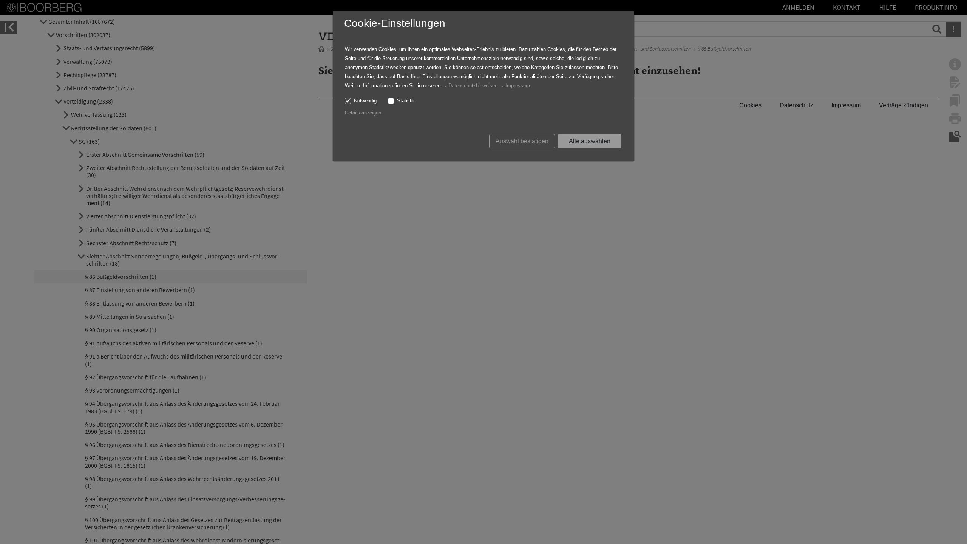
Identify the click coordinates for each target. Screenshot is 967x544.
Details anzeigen (363, 113)
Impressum (517, 85)
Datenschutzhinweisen (472, 85)
